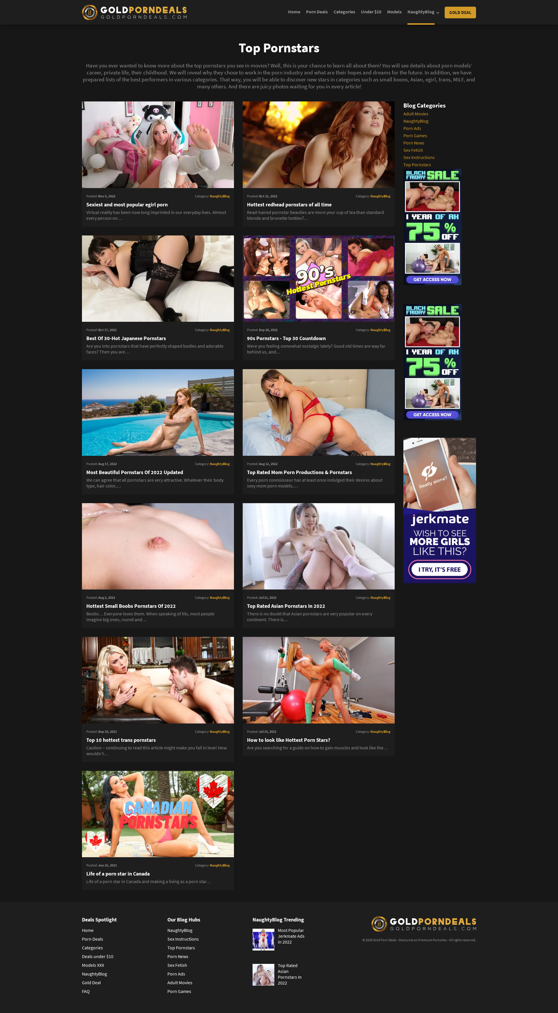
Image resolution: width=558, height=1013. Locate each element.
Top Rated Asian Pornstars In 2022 (286, 606)
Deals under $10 (97, 956)
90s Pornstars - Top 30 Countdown (286, 338)
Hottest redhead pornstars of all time (289, 204)
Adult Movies (415, 114)
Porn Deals (317, 12)
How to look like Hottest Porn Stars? (288, 740)
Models (394, 12)
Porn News (413, 143)
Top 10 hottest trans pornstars (121, 740)
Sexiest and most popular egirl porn (127, 204)
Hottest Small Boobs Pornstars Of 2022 (131, 606)
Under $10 (371, 12)
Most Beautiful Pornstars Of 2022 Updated (134, 472)
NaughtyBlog (420, 12)
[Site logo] (134, 12)
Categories (344, 12)
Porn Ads (412, 128)
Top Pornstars (417, 164)
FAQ (86, 991)
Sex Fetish (413, 150)
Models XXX (93, 965)
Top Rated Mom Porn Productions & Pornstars (299, 472)
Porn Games (415, 135)
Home (294, 12)
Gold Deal (460, 12)
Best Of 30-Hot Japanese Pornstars (126, 338)
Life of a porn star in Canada (118, 873)
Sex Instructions (419, 157)
